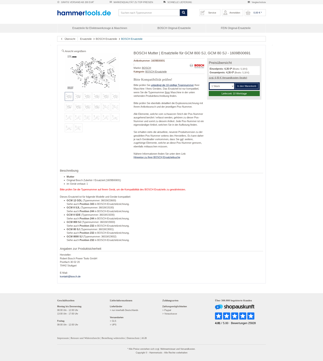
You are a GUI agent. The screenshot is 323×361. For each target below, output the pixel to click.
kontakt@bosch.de (70, 276)
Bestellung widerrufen (113, 338)
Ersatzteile (86, 38)
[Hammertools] (86, 12)
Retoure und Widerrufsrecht (85, 338)
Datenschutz (133, 338)
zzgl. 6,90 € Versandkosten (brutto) (228, 77)
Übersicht (69, 38)
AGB (144, 338)
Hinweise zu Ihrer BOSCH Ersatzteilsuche (157, 157)
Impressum (63, 338)
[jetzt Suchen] (183, 13)
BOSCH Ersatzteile (106, 38)
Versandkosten (187, 349)
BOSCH (146, 67)
